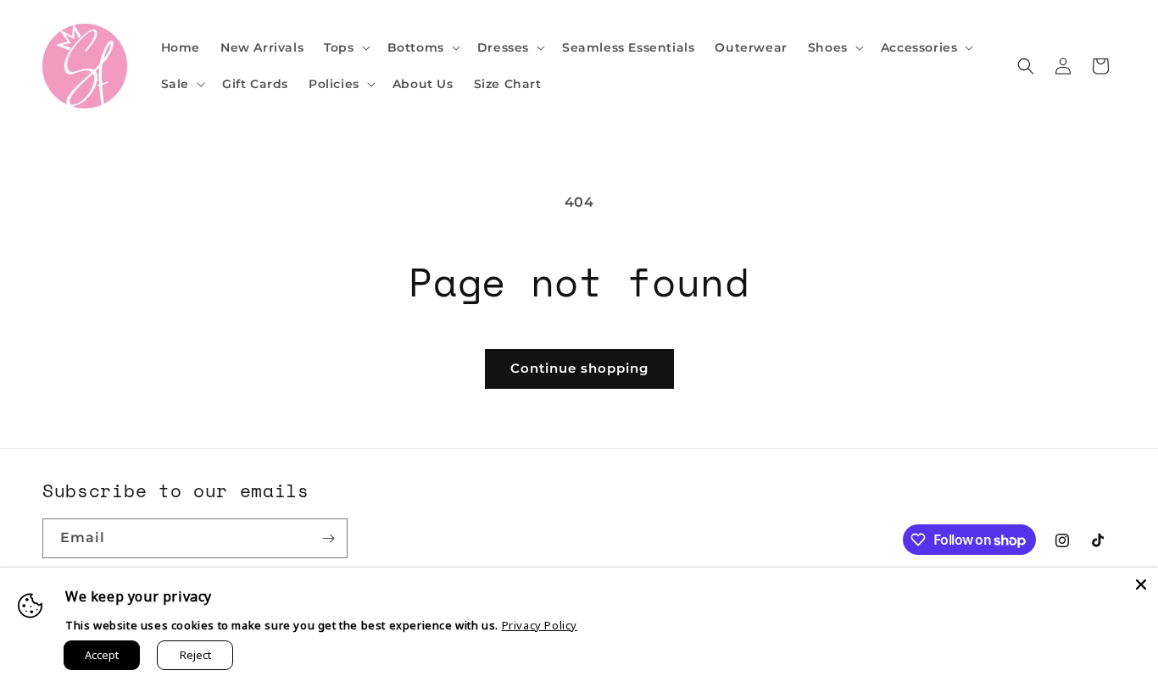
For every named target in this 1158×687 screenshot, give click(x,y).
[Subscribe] (328, 538)
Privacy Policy (539, 625)
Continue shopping (579, 368)
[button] (345, 47)
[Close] (1141, 584)
